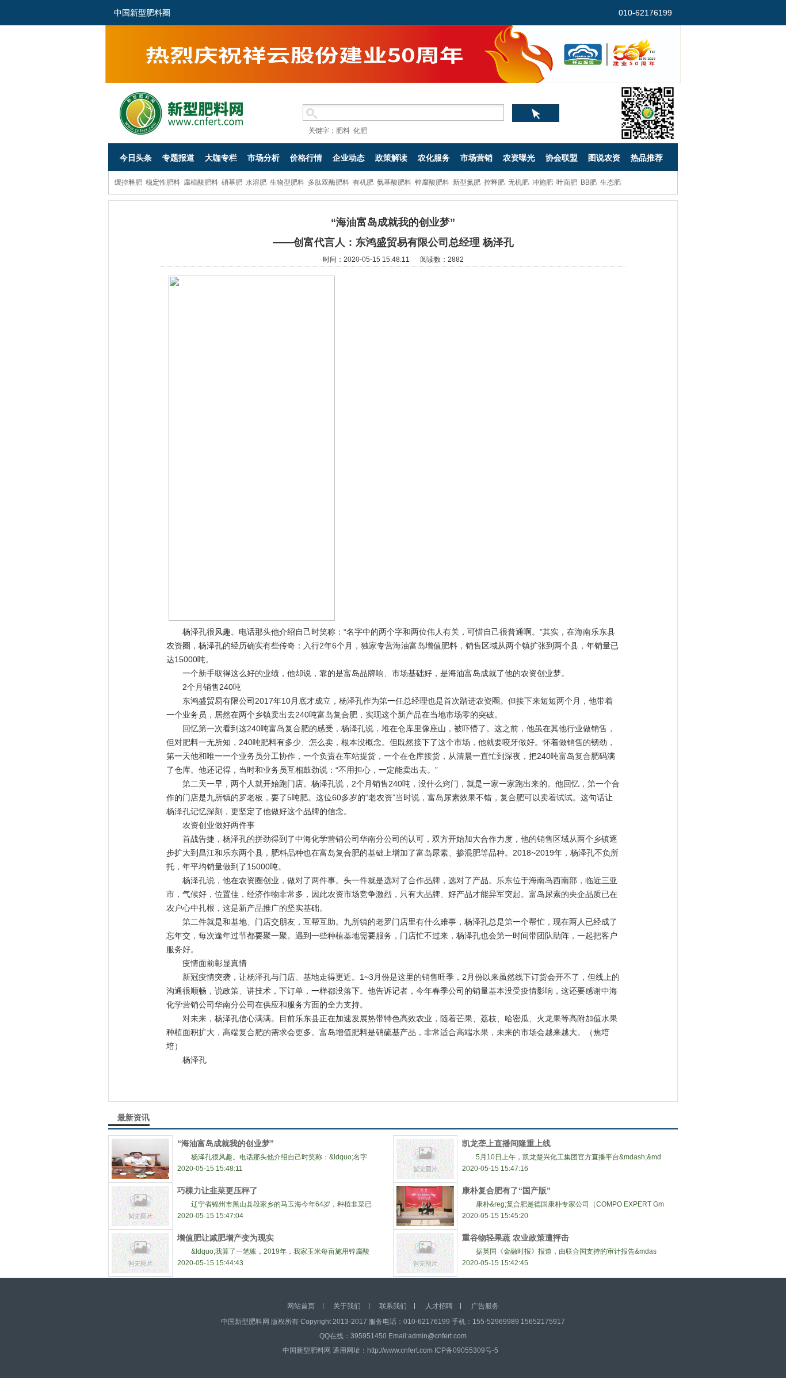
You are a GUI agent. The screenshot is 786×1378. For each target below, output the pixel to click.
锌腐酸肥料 (432, 182)
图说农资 (604, 157)
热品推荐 (647, 157)
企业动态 (349, 157)
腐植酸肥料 (201, 182)
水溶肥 (256, 182)
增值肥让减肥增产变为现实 (225, 1237)
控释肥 (494, 182)
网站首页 (301, 1306)
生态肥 (610, 182)
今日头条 (136, 157)
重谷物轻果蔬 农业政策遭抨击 (515, 1237)
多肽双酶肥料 (328, 182)
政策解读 (391, 157)
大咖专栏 (221, 157)
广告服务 (485, 1306)
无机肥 (518, 182)
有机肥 (363, 182)
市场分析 (263, 157)
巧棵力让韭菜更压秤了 (217, 1190)
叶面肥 (566, 182)
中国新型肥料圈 (142, 12)
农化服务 (434, 157)
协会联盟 (561, 157)
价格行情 (306, 157)
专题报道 (178, 157)
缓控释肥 (128, 182)
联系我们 (393, 1306)
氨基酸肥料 (394, 182)
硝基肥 (232, 182)
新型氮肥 (466, 182)
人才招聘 (439, 1306)
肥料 (343, 131)
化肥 (360, 131)
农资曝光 (519, 157)
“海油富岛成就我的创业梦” (225, 1143)
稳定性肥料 (163, 182)
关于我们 (347, 1306)
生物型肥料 (287, 182)
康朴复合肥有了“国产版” (506, 1190)
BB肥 (589, 182)
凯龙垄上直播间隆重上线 (506, 1143)
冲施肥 (542, 182)
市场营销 (476, 157)
